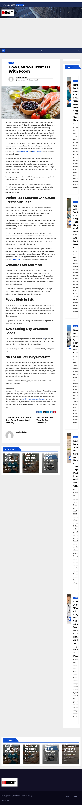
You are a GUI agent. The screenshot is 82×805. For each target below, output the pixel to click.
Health (11, 62)
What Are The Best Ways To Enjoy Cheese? (44, 420)
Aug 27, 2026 (11, 755)
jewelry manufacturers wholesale (33, 399)
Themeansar (5, 800)
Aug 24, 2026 (70, 755)
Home (67, 796)
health (36, 80)
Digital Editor (22, 77)
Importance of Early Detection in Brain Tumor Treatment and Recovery (20, 420)
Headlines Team (77, 135)
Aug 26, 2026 (50, 755)
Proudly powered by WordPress (11, 796)
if (44, 339)
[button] (79, 50)
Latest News (77, 437)
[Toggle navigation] (41, 50)
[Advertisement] (41, 33)
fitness (31, 80)
